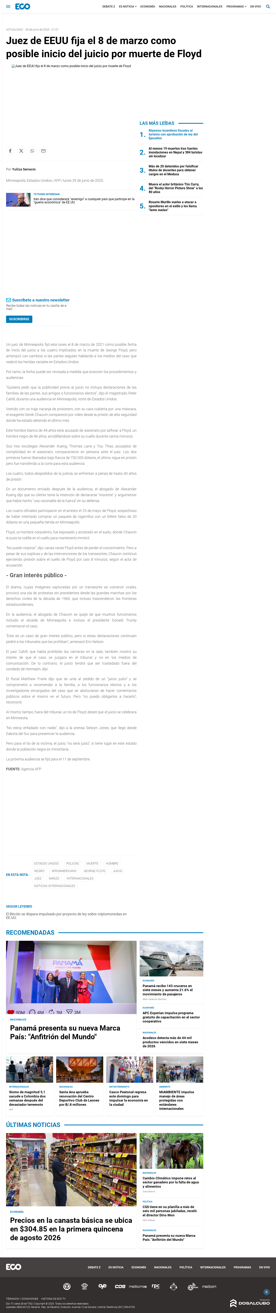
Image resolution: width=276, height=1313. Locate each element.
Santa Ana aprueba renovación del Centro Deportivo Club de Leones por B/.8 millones (79, 1098)
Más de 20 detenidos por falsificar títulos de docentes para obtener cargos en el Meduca (173, 170)
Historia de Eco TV (53, 1298)
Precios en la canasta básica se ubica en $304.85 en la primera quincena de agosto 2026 (71, 1229)
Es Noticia (126, 6)
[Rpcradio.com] (156, 1290)
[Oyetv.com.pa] (102, 1290)
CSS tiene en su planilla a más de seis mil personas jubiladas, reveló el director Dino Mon (170, 1211)
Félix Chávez (149, 1220)
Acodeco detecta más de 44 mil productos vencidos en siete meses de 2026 (170, 1042)
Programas (235, 6)
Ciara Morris (149, 1191)
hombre (112, 863)
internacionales (80, 878)
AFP (11, 1109)
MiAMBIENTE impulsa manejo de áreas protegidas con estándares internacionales (176, 1100)
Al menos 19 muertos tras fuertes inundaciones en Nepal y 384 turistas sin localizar (175, 152)
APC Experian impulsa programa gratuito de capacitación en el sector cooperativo (171, 1017)
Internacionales (209, 6)
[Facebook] (10, 151)
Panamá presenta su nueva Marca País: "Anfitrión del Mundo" (65, 1032)
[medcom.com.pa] (209, 1290)
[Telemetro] (67, 1290)
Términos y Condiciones (22, 1298)
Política (186, 6)
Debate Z (108, 6)
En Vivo (255, 6)
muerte (92, 863)
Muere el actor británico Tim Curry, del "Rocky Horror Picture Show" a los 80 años (176, 188)
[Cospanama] (120, 1290)
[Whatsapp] (32, 151)
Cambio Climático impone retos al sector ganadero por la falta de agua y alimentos (171, 1182)
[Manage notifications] (266, 1292)
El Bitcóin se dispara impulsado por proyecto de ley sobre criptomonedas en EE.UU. (66, 916)
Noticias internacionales (54, 886)
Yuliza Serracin (24, 169)
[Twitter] (21, 151)
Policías (72, 863)
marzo (54, 878)
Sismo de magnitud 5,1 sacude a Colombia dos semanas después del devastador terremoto (27, 1098)
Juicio (117, 871)
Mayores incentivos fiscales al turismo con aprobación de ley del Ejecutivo (173, 134)
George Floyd (94, 871)
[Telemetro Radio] (191, 1290)
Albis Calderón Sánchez (154, 999)
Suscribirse (19, 319)
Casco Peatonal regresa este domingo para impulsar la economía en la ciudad (128, 1098)
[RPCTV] (85, 1290)
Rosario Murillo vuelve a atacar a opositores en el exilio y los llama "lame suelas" (173, 206)
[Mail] (43, 151)
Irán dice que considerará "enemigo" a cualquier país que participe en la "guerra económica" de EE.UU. (84, 200)
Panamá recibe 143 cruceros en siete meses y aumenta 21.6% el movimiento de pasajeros (168, 990)
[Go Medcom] (138, 1290)
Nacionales (167, 6)
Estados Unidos (46, 863)
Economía (147, 6)
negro (39, 871)
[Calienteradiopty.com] (173, 1290)
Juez (37, 878)
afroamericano (64, 871)
